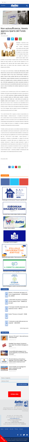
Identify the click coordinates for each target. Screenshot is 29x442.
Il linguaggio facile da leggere (10, 242)
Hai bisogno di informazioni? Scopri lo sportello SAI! (14, 200)
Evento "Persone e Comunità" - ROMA (18, 314)
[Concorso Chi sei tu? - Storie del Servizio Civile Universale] (4, 337)
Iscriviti (24, 178)
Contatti (6, 429)
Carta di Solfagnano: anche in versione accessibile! (14, 286)
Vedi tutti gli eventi (24, 328)
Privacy (16, 429)
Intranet (21, 429)
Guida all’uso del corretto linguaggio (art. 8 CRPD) (14, 271)
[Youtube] (27, 434)
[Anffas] (21, 403)
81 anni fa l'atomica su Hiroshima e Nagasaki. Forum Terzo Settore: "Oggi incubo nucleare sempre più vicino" (17, 360)
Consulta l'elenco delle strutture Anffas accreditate (14, 214)
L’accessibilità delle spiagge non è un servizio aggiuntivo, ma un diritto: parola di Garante (18, 353)
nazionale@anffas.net (14, 418)
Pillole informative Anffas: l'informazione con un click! (14, 257)
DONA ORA (14, 394)
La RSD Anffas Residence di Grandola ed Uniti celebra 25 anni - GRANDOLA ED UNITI (18, 301)
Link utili (11, 429)
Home (2, 429)
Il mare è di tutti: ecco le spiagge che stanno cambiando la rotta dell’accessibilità (17, 368)
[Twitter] (24, 434)
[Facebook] (18, 434)
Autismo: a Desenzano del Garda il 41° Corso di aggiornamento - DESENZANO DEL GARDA (18, 294)
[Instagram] (21, 434)
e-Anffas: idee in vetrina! (9, 228)
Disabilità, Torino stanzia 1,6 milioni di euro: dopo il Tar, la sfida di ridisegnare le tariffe (18, 345)
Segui (5, 178)
